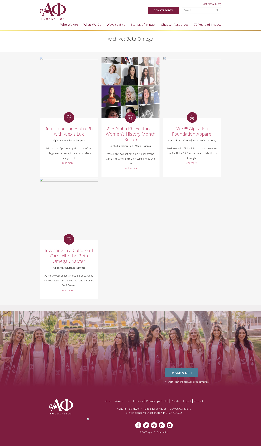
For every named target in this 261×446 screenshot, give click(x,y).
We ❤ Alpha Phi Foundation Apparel (192, 131)
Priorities (138, 401)
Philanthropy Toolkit (157, 401)
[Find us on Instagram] (161, 425)
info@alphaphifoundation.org (144, 412)
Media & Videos (143, 146)
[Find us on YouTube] (169, 425)
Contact (198, 401)
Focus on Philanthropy (204, 140)
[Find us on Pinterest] (154, 425)
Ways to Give (116, 24)
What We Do (92, 24)
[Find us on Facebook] (138, 425)
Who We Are (69, 24)
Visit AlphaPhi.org (212, 4)
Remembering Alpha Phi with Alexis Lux (69, 131)
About (108, 401)
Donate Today (163, 10)
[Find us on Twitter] (146, 425)
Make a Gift (181, 372)
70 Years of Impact (207, 24)
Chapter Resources (174, 24)
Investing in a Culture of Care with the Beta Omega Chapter (69, 255)
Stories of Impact (143, 24)
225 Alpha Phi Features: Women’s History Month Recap (130, 133)
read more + (69, 163)
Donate (175, 401)
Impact (81, 140)
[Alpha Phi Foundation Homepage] (60, 406)
